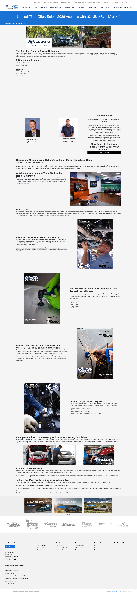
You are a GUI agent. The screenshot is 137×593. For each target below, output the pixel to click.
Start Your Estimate (104, 152)
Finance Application (79, 545)
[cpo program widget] (32, 524)
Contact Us (10, 546)
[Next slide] (69, 514)
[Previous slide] (67, 514)
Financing (78, 543)
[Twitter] (133, 2)
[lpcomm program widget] (86, 524)
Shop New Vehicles (41, 545)
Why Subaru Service (60, 549)
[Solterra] (68, 505)
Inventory (40, 543)
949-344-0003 (104, 2)
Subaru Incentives (79, 547)
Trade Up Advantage (79, 549)
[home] (115, 7)
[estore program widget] (68, 524)
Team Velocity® (114, 591)
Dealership (98, 543)
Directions (96, 547)
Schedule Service (60, 545)
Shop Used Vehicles (41, 547)
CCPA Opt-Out (36, 591)
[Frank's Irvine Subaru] (12, 6)
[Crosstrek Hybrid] (98, 505)
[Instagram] (131, 2)
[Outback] (38, 505)
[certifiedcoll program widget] (105, 524)
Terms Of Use (21, 591)
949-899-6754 (88, 2)
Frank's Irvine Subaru (8, 591)
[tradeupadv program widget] (13, 524)
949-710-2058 (75, 2)
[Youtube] (134, 2)
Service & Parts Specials (61, 547)
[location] (42, 2)
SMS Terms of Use (119, 543)
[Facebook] (129, 2)
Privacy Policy (16, 591)
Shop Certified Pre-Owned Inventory (45, 549)
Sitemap (26, 591)
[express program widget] (50, 524)
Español (96, 549)
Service (58, 543)
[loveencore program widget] (123, 524)
